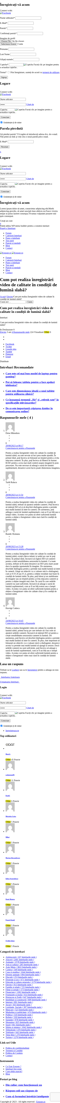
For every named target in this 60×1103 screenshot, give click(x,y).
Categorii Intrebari (14, 235)
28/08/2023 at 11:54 (14, 495)
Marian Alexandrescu (13, 858)
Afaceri (20, 959)
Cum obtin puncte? (14, 1071)
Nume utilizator (7, 18)
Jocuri (19, 1005)
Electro (10, 296)
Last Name (5, 54)
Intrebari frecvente (14, 1069)
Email (8, 356)
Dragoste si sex (23, 979)
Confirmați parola (8, 33)
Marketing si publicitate (26, 1012)
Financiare (21, 992)
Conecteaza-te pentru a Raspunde (20, 448)
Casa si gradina (23, 972)
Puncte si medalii (13, 243)
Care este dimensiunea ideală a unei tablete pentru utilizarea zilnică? (30, 392)
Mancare (20, 1010)
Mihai (7, 837)
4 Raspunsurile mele (21, 332)
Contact (9, 248)
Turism (19, 1037)
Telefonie (20, 1032)
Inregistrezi (32, 670)
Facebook (10, 344)
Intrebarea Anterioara (10, 677)
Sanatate (20, 1020)
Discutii (19, 977)
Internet (19, 1002)
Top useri (10, 240)
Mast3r (8, 754)
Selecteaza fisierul (8, 44)
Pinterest (9, 354)
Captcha (4, 64)
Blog (8, 245)
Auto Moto (21, 967)
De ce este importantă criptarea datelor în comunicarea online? (29, 410)
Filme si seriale (22, 990)
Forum (8, 233)
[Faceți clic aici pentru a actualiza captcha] (28, 64)
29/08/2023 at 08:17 (14, 445)
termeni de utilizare (51, 72)
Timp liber (20, 1035)
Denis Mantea (10, 899)
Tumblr (9, 351)
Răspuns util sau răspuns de (22, 1090)
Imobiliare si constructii (26, 1000)
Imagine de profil (7, 38)
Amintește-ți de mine (12, 122)
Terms (3, 72)
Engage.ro (40, 1101)
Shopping (20, 1022)
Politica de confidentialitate (17, 1048)
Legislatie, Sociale (24, 1007)
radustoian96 (10, 775)
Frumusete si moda (24, 995)
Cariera (19, 969)
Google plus (11, 349)
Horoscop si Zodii (24, 997)
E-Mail (3, 23)
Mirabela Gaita (11, 816)
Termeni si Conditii (14, 1050)
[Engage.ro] (11, 253)
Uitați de (30, 104)
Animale (20, 962)
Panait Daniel (10, 920)
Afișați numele (6, 59)
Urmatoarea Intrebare (10, 682)
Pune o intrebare (13, 238)
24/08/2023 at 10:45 (14, 621)
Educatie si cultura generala (28, 982)
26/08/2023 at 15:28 (14, 546)
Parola (3, 28)
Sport (18, 1025)
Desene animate (23, 974)
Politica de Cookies (14, 1053)
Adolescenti (21, 957)
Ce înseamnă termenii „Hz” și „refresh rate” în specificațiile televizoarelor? (32, 401)
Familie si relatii (23, 987)
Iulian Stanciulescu (12, 878)
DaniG (8, 795)
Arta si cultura (22, 964)
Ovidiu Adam (10, 941)
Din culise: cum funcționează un (24, 1085)
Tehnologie (21, 1030)
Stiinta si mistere (24, 1027)
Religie (19, 1017)
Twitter (9, 346)
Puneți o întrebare (7, 228)
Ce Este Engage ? (13, 1066)
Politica (19, 1015)
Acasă (2, 296)
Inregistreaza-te (12, 730)
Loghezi (15, 670)
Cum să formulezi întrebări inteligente (27, 1096)
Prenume (4, 49)
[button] (5, 13)
